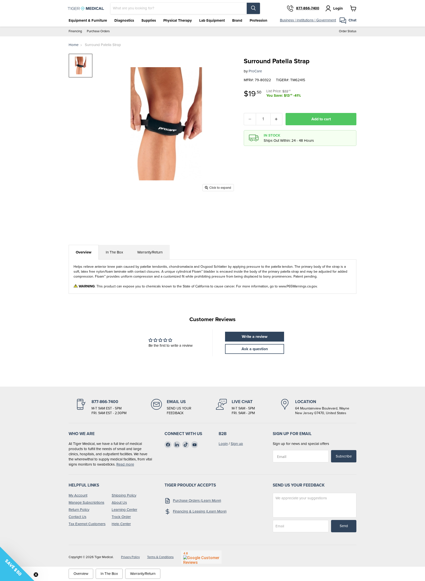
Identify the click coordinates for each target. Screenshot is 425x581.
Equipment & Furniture (88, 20)
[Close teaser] (35, 574)
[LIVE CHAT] (235, 407)
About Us (119, 502)
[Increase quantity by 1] (277, 119)
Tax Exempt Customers (87, 524)
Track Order (121, 516)
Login (223, 443)
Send (344, 526)
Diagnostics (124, 20)
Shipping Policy (124, 495)
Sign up (237, 443)
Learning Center (124, 509)
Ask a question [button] (255, 349)
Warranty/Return (150, 252)
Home (73, 45)
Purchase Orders (98, 31)
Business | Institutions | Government (308, 20)
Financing (75, 31)
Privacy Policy (130, 557)
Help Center (121, 524)
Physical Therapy (177, 20)
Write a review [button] (254, 336)
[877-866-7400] (101, 407)
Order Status (347, 31)
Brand (237, 20)
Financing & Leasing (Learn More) (200, 511)
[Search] (253, 8)
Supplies (148, 20)
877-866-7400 (307, 8)
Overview (83, 252)
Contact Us (77, 516)
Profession (258, 20)
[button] (17, 564)
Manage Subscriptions (86, 502)
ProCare (255, 71)
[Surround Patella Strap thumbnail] (80, 66)
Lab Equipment (212, 20)
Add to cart (321, 119)
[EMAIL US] (171, 407)
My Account (78, 495)
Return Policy (79, 509)
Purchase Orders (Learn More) (197, 500)
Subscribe (344, 456)
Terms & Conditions (160, 557)
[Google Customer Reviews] (201, 557)
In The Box (114, 252)
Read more (125, 464)
